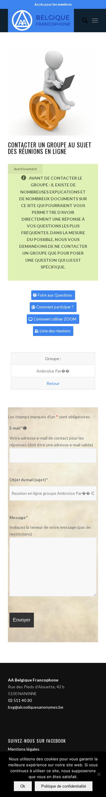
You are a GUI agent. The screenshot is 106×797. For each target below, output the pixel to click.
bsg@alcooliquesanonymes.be (35, 707)
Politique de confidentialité (63, 786)
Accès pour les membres (53, 4)
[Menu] (95, 20)
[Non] (99, 774)
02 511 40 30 (20, 700)
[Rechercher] (82, 20)
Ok (22, 786)
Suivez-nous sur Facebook (37, 740)
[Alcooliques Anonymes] (44, 20)
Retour (53, 383)
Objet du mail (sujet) (28, 479)
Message (18, 517)
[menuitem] (82, 20)
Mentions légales (23, 749)
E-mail (18, 428)
